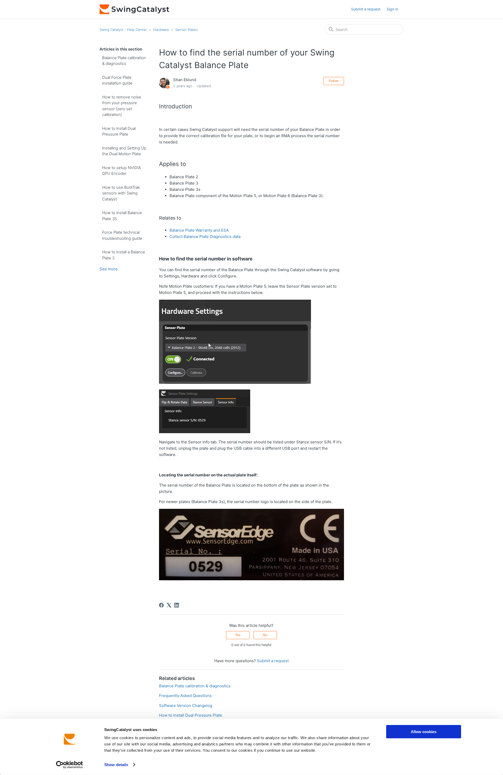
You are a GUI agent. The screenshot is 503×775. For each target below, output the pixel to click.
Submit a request (365, 9)
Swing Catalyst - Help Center (123, 29)
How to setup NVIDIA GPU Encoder (121, 170)
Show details (116, 764)
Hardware (161, 29)
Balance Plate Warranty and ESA (199, 230)
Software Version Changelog (185, 705)
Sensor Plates (186, 29)
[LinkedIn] (176, 605)
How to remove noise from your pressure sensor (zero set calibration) (121, 105)
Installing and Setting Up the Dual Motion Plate (124, 151)
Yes (237, 635)
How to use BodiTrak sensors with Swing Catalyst (121, 193)
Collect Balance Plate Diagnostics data (205, 236)
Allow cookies (423, 731)
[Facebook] (161, 605)
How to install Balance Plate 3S (122, 215)
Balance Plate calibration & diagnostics (124, 60)
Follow (333, 81)
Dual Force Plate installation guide (117, 80)
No (265, 635)
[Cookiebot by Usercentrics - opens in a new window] (69, 765)
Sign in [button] (392, 9)
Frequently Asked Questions (185, 695)
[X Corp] (169, 605)
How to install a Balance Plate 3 (123, 254)
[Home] (134, 9)
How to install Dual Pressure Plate (119, 131)
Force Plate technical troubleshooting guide (122, 235)
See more (109, 268)
